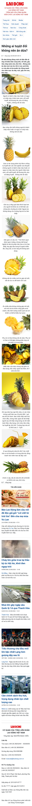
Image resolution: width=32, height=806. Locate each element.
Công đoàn (22, 28)
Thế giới (14, 35)
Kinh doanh (15, 24)
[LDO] (16, 499)
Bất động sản (20, 31)
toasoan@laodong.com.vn (15, 759)
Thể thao (6, 24)
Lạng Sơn (5, 662)
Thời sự (5, 28)
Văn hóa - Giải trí (8, 31)
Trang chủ (6, 20)
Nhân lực (5, 709)
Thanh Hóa (5, 615)
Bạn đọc (13, 28)
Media (21, 20)
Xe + (21, 35)
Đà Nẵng (4, 573)
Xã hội (14, 20)
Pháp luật (24, 24)
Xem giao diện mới (9, 39)
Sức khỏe (6, 35)
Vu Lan (11, 528)
